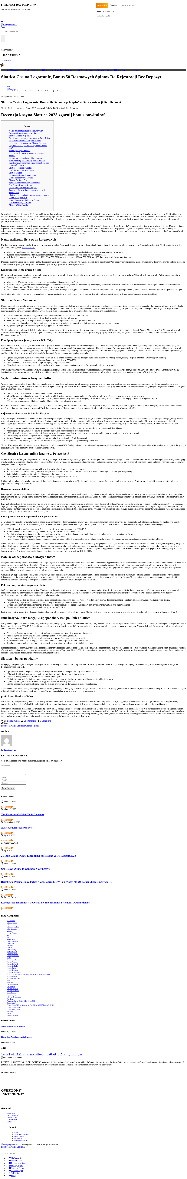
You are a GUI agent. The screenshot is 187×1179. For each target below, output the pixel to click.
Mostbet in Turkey (13, 966)
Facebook (5, 726)
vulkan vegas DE (76, 1055)
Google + (29, 726)
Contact (9, 1122)
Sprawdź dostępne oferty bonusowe (24, 182)
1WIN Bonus (11, 921)
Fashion (9, 947)
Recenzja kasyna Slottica (19, 150)
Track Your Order (12, 1115)
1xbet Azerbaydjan (13, 927)
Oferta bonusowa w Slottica (21, 178)
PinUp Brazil (11, 987)
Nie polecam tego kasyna (20, 202)
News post (10, 983)
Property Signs (86, 70)
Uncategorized (30, 721)
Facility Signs (105, 70)
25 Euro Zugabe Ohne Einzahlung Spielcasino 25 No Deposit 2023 (38, 855)
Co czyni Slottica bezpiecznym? (23, 187)
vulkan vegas (67, 1055)
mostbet (36, 1054)
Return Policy (18, 1138)
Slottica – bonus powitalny (20, 168)
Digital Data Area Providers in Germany (16, 1037)
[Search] (3, 38)
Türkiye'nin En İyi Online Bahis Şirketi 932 (21, 1001)
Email (36, 726)
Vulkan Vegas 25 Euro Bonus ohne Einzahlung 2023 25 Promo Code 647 (30, 1005)
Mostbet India (11, 968)
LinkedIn (21, 726)
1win (4, 1054)
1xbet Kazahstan (12, 929)
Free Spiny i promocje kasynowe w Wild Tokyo (29, 138)
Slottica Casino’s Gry (18, 180)
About (16, 1132)
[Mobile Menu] (2, 22)
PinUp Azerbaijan (12, 985)
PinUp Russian (11, 993)
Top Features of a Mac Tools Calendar (22, 814)
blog (8, 937)
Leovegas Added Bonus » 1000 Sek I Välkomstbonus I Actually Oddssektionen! (45, 902)
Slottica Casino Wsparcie (20, 136)
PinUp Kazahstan (12, 989)
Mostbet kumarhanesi (14, 972)
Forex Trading (11, 950)
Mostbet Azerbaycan (13, 960)
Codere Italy (11, 943)
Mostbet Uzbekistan (13, 978)
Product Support (12, 1120)
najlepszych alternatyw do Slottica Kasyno (27, 143)
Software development (14, 997)
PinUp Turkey (11, 995)
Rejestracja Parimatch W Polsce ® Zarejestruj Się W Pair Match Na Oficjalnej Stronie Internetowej (56, 881)
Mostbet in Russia (12, 964)
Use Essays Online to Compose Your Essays (25, 868)
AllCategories (14, 70)
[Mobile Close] (2, 1150)
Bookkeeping (11, 939)
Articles (9, 931)
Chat (28, 1055)
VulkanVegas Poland (13, 1009)
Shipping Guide (12, 1117)
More (136, 70)
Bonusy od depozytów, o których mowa (26, 158)
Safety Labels (32, 70)
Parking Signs (68, 70)
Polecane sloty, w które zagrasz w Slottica (27, 160)
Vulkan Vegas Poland (14, 1007)
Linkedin (21, 1147)
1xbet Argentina (12, 923)
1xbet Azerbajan (12, 925)
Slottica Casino (15, 173)
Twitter (13, 726)
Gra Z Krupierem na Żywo (20, 185)
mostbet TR (52, 1054)
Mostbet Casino (12, 962)
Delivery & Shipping (21, 1140)
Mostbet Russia (12, 976)
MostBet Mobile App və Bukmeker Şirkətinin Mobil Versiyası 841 (28, 974)
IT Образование (12, 952)
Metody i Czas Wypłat (18, 205)
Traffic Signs (121, 70)
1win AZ (15, 1054)
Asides (14, 933)
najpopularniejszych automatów (22, 175)
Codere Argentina (12, 941)
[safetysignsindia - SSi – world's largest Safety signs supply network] (9, 24)
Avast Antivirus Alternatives (16, 827)
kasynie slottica (28, 247)
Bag (8, 935)
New (8, 980)
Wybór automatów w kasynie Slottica (25, 140)
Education (10, 945)
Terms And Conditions (21, 1134)
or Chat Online (6, 61)
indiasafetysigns (13, 721)
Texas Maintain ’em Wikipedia (13, 1026)
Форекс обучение (12, 1015)
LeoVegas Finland (12, 954)
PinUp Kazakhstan (13, 991)
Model (9, 958)
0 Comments (45, 721)
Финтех (9, 1013)
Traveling (10, 999)
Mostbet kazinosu (12, 970)
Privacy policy (19, 1136)
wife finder (10, 1011)
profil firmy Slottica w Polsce (21, 170)
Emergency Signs (52, 70)
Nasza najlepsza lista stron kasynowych (26, 131)
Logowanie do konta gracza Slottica (24, 133)
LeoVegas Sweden (13, 956)
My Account (11, 1113)
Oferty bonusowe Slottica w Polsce (24, 200)
